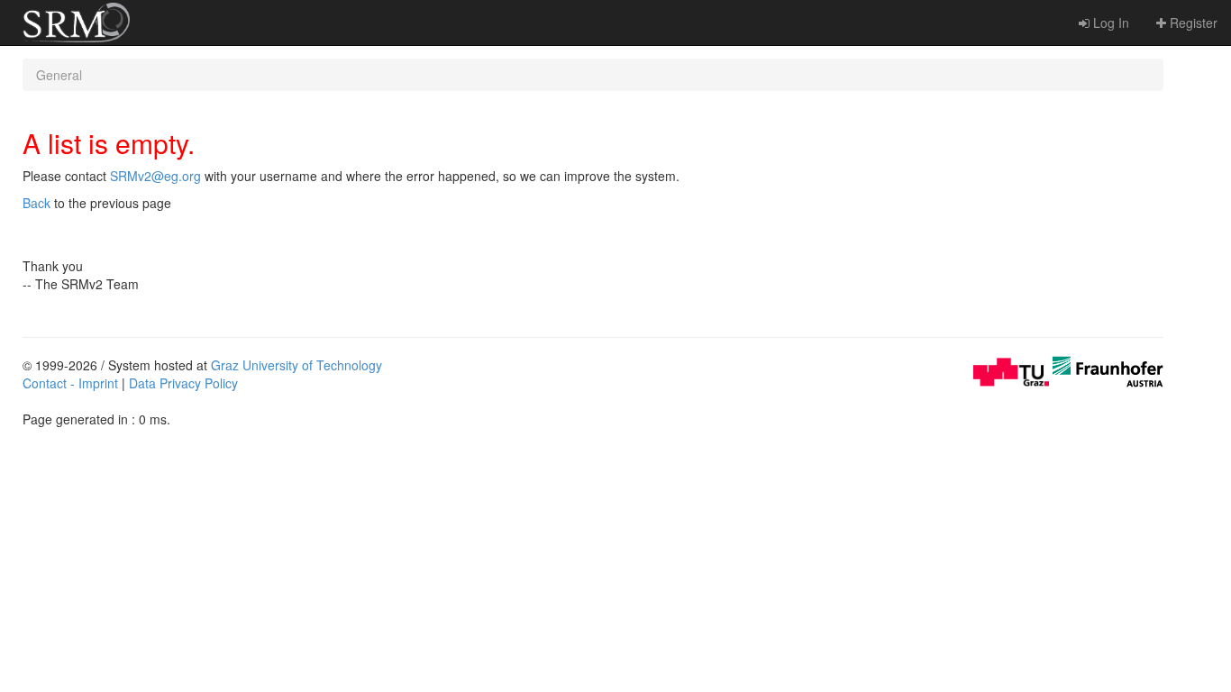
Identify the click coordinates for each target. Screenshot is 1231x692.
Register (1191, 23)
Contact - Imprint (70, 383)
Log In (1109, 23)
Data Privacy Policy (183, 383)
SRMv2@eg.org (155, 176)
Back (36, 203)
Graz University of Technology (296, 365)
